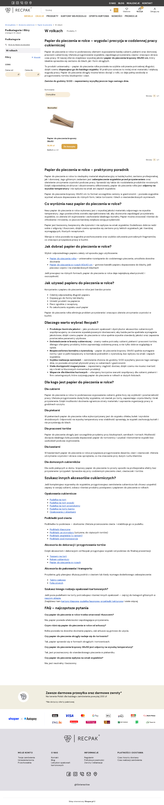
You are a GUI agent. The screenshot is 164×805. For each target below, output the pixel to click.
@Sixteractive (82, 784)
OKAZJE (39, 16)
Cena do (29, 70)
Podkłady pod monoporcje (64, 538)
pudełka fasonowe (90, 601)
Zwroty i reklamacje (93, 762)
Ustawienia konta (26, 760)
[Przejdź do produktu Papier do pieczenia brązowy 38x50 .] (62, 121)
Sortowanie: (50, 90)
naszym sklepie (53, 598)
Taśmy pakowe (58, 580)
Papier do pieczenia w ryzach (65, 562)
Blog (53, 760)
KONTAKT (147, 3)
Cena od (9, 70)
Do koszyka (69, 146)
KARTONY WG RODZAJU (73, 16)
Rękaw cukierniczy (59, 559)
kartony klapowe (70, 601)
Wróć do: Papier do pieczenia (19, 45)
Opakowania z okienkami (63, 512)
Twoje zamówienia (26, 757)
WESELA (28, 16)
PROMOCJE (131, 16)
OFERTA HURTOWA (99, 16)
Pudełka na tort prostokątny (65, 505)
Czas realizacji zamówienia (129, 760)
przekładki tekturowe (112, 601)
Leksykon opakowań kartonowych (60, 764)
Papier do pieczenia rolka (63, 258)
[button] (116, 10)
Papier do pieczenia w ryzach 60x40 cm (71, 264)
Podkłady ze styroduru (62, 532)
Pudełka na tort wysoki (62, 502)
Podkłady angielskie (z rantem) (66, 535)
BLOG (121, 3)
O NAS (112, 3)
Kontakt (55, 757)
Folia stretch (56, 583)
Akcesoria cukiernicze (26, 25)
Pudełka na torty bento (62, 508)
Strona (149, 96)
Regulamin (89, 757)
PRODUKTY (52, 16)
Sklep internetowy (81, 801)
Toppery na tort (58, 556)
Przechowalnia (24, 762)
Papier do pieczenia (45, 25)
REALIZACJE (133, 3)
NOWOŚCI (117, 16)
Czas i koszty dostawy (128, 757)
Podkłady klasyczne (60, 529)
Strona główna (10, 25)
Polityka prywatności (94, 760)
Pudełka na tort (58, 499)
